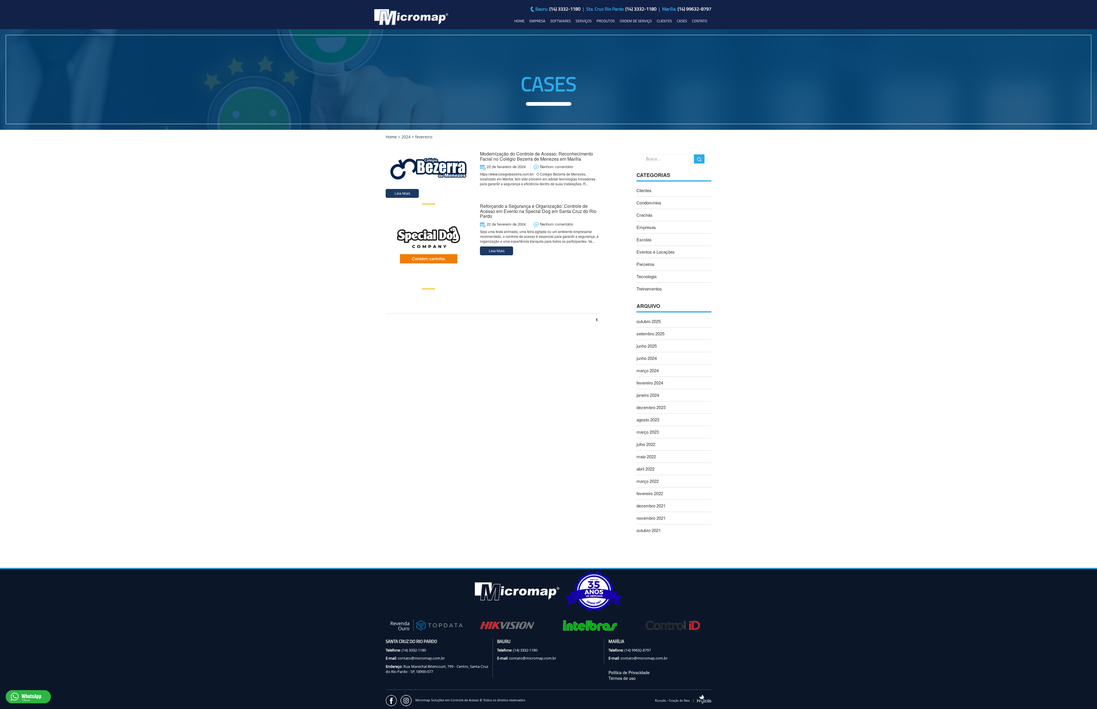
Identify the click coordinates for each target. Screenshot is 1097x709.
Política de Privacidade (629, 672)
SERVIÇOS (584, 20)
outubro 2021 (648, 530)
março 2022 (647, 481)
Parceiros (645, 264)
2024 (406, 137)
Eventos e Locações (655, 252)
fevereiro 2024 (649, 383)
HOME (519, 20)
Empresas (646, 227)
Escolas (644, 239)
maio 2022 (646, 456)
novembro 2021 (651, 518)
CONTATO (699, 20)
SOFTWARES (560, 20)
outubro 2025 (648, 321)
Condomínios (648, 203)
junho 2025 (646, 346)
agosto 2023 (647, 420)
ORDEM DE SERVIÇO (636, 20)
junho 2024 (646, 358)
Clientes (644, 190)
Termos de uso (622, 678)
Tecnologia (646, 276)
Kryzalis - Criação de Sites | (676, 700)
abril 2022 (645, 469)
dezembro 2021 (651, 506)
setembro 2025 (650, 333)
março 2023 (647, 432)
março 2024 (647, 370)
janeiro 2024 (647, 395)
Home (391, 137)
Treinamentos (649, 289)
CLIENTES (664, 20)
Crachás (644, 215)
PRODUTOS (605, 20)
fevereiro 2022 (649, 493)
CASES (682, 20)
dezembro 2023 (651, 407)
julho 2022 (645, 444)
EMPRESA (537, 20)
